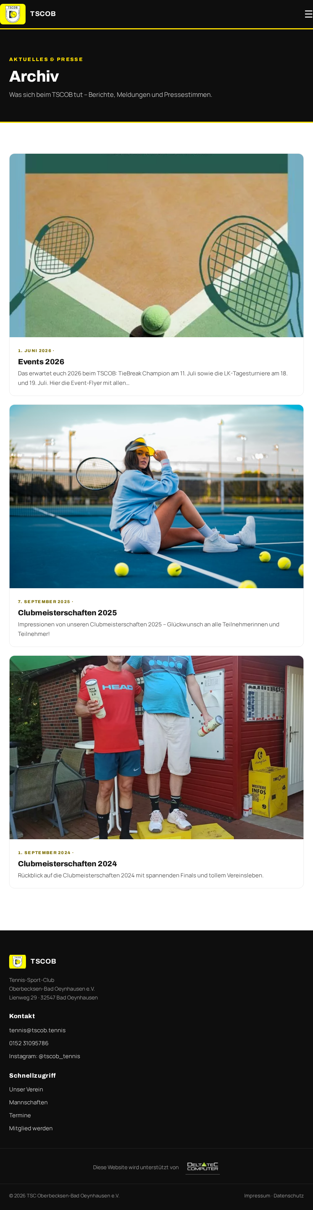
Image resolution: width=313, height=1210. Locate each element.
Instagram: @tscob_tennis (44, 1056)
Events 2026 (41, 361)
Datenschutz (289, 1195)
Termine (20, 1115)
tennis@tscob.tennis (37, 1030)
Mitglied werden (31, 1128)
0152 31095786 (28, 1043)
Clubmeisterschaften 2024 (67, 863)
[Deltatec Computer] (203, 1167)
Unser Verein (26, 1089)
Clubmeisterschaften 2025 (67, 612)
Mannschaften (28, 1102)
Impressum (257, 1195)
